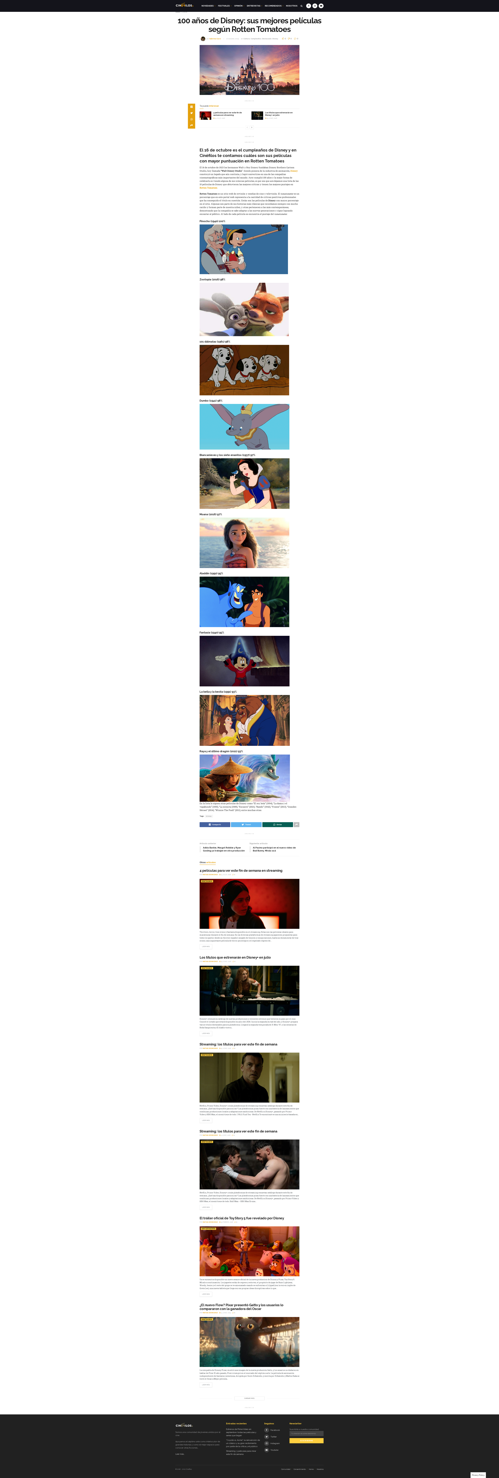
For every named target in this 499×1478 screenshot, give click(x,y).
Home (177, 12)
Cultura (184, 12)
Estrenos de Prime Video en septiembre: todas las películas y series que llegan (241, 1432)
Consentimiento (300, 1469)
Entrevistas (253, 6)
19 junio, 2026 (225, 1048)
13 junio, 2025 (225, 1313)
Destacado (267, 39)
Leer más (206, 946)
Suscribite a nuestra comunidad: (304, 1429)
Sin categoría (208, 1229)
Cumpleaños (256, 39)
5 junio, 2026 (225, 1135)
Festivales (224, 6)
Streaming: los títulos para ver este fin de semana (238, 1044)
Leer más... (180, 1454)
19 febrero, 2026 (226, 1222)
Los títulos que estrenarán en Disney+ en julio (235, 957)
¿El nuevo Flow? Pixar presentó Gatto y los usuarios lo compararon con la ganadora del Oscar (241, 1307)
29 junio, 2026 (271, 118)
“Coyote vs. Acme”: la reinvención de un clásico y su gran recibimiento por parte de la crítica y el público (243, 1443)
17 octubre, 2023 (232, 39)
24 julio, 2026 (219, 118)
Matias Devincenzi (210, 874)
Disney (275, 39)
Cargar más (249, 1398)
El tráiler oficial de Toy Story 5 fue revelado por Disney (242, 1218)
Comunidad (285, 1469)
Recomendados (273, 6)
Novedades (208, 6)
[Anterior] (247, 127)
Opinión (238, 6)
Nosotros (291, 6)
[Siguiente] (252, 127)
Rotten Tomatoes (208, 187)
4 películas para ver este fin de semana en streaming (241, 870)
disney (209, 816)
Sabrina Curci (215, 39)
